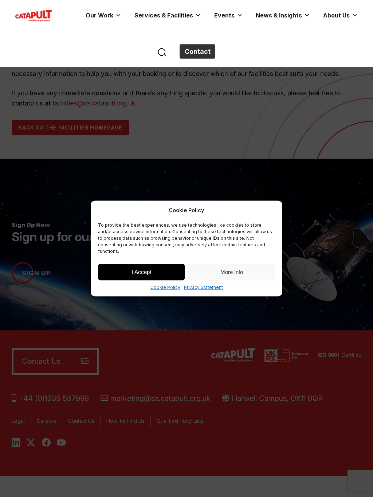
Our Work (99, 15)
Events (224, 15)
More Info (231, 272)
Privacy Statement (203, 287)
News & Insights (279, 15)
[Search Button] (162, 51)
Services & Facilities (163, 15)
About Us (336, 15)
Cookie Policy (165, 287)
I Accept (141, 272)
